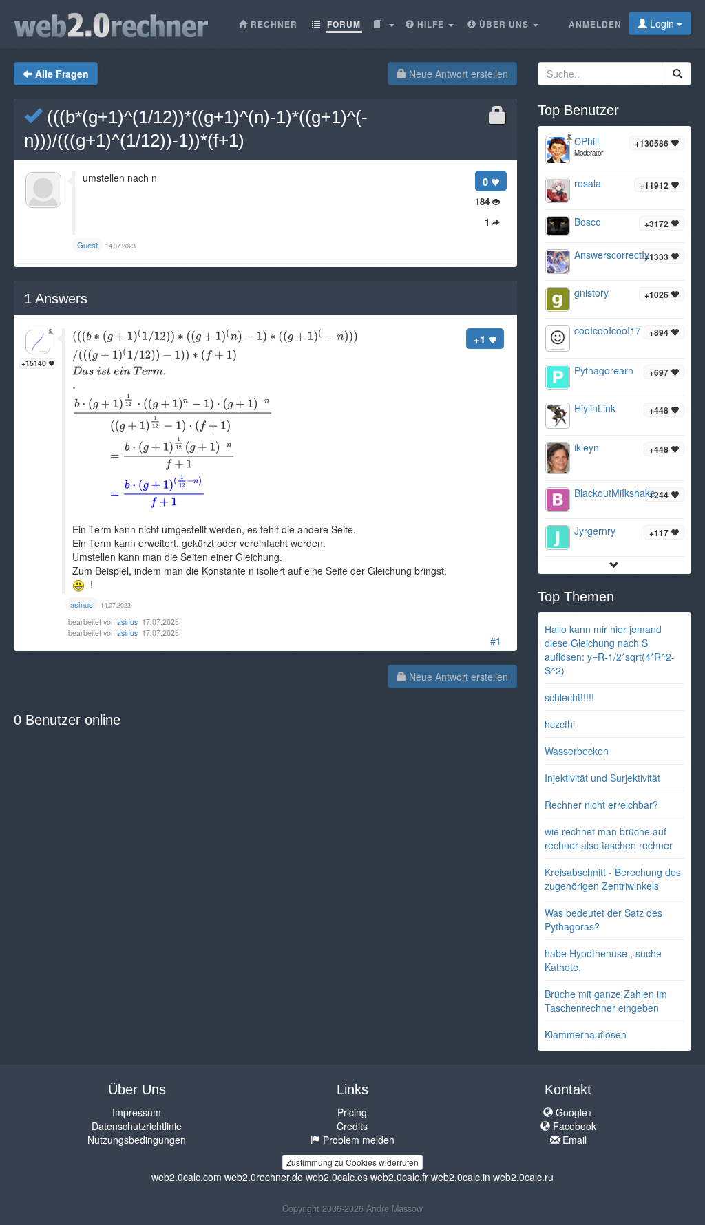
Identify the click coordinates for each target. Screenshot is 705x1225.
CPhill (586, 141)
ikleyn (586, 447)
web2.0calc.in (460, 1177)
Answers (55, 298)
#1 (495, 641)
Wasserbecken (577, 751)
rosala (587, 183)
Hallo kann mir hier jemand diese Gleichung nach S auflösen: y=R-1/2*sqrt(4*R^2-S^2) (610, 649)
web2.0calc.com (186, 1177)
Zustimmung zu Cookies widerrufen (352, 1162)
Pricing (352, 1112)
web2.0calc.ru (523, 1177)
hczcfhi (560, 724)
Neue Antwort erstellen (457, 74)
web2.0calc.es (337, 1177)
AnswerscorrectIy (611, 255)
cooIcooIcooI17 (607, 330)
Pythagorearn (603, 370)
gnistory (591, 292)
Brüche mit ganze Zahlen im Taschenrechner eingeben (606, 1000)
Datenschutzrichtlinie (137, 1126)
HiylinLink (594, 408)
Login (662, 23)
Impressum (136, 1112)
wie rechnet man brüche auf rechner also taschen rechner (609, 838)
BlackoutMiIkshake (614, 493)
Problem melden (357, 1140)
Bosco (587, 221)
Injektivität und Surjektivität (602, 778)
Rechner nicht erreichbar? (601, 804)
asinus (128, 622)
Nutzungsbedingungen (136, 1140)
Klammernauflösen (586, 1034)
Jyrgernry (594, 530)
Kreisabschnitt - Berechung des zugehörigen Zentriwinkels (613, 879)
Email (573, 1140)
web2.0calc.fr (399, 1177)
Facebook (573, 1126)
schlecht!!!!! (569, 697)
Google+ (573, 1112)
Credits (352, 1126)
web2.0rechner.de (263, 1177)
